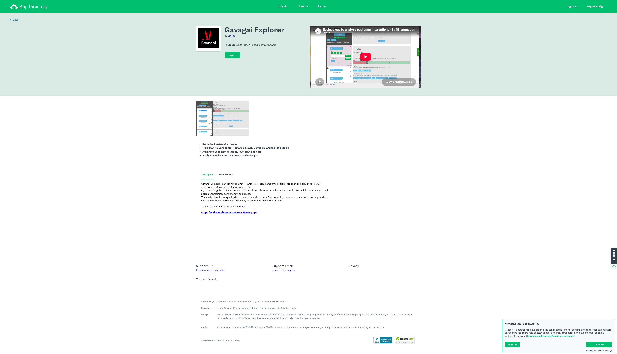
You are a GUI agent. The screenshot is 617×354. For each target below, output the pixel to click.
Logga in (572, 6)
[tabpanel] (308, 219)
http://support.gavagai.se (210, 270)
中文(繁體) (248, 327)
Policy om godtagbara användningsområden (321, 314)
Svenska (279, 327)
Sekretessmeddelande (538, 336)
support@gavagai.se (283, 270)
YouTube (266, 301)
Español (378, 327)
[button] (613, 258)
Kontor (254, 307)
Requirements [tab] (226, 174)
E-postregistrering (226, 318)
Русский (309, 327)
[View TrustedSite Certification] (405, 343)
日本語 (269, 327)
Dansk (289, 327)
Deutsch (355, 327)
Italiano (298, 327)
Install (232, 55)
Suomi (220, 327)
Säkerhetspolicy (353, 314)
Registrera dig (594, 6)
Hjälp (293, 307)
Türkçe (237, 327)
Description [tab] (207, 174)
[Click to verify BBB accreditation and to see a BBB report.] (383, 343)
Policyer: (205, 314)
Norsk (229, 327)
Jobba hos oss (268, 307)
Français (320, 327)
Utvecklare (278, 301)
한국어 (259, 327)
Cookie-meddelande (562, 336)
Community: (207, 301)
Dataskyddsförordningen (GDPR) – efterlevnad (387, 314)
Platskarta (283, 307)
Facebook (221, 301)
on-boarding (238, 206)
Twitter (232, 301)
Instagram (254, 301)
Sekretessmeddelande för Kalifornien (277, 314)
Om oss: (205, 308)
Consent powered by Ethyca (597, 351)
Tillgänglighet (244, 318)
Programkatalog (241, 307)
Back (15, 19)
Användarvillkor (224, 314)
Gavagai (231, 35)
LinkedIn (242, 301)
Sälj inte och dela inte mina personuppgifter (298, 318)
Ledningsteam (224, 307)
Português (366, 327)
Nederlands (342, 327)
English (330, 327)
